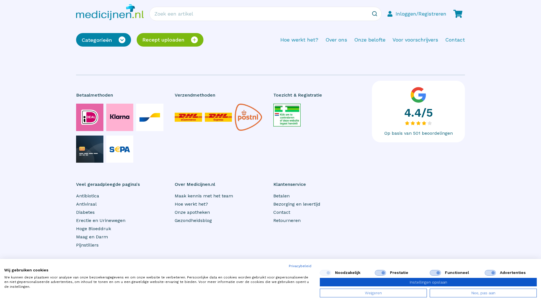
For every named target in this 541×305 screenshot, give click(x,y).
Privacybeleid (300, 266)
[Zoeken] (374, 14)
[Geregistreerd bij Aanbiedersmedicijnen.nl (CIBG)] (287, 115)
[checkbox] (325, 273)
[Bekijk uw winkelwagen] (458, 14)
